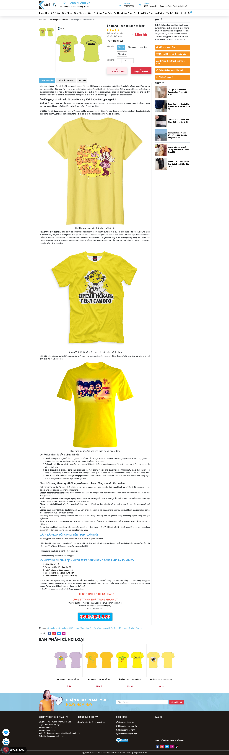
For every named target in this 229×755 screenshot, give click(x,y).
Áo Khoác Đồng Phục (143, 13)
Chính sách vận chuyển (127, 726)
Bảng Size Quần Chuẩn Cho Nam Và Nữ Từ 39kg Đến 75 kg (179, 106)
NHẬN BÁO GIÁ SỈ (141, 72)
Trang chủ (44, 13)
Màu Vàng (122, 54)
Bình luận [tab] (82, 80)
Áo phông (159, 13)
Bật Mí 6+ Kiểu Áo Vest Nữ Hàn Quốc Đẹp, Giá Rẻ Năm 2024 (178, 164)
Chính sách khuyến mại (127, 733)
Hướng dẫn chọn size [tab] (66, 80)
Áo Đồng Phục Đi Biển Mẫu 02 (130, 679)
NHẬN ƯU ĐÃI (176, 702)
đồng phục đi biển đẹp (107, 628)
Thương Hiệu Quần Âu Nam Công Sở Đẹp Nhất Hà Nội (178, 121)
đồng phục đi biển (66, 628)
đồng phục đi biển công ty (130, 628)
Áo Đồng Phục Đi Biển (59, 19)
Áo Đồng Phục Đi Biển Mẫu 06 (99, 679)
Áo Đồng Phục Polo (103, 13)
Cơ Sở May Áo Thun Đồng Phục (92, 722)
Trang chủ (43, 19)
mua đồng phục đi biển (85, 628)
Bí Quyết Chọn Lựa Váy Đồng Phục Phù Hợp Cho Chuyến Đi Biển (177, 135)
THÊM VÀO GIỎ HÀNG (117, 72)
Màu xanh (132, 47)
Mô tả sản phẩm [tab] (47, 80)
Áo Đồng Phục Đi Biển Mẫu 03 (161, 679)
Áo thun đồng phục (123, 13)
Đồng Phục (67, 13)
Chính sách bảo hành (126, 730)
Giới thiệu (55, 13)
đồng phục (52, 628)
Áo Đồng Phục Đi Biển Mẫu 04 (68, 679)
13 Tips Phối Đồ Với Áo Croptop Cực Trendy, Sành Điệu (178, 92)
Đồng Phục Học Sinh (82, 13)
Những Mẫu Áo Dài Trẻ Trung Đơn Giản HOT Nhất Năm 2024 (178, 149)
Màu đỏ (121, 47)
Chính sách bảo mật (126, 722)
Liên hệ (178, 13)
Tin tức (169, 13)
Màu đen (143, 47)
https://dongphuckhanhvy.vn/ (99, 606)
